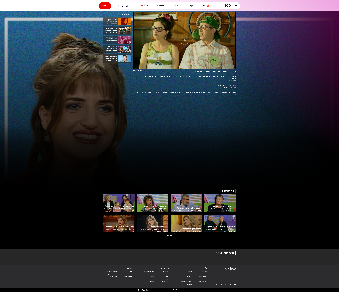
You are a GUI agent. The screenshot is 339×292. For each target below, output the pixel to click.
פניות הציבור (150, 276)
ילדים (225, 85)
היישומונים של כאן (112, 271)
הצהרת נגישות (203, 281)
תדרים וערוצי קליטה (111, 274)
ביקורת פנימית (165, 279)
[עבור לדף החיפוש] (126, 5)
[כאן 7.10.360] (145, 6)
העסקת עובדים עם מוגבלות (186, 283)
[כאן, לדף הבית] (225, 5)
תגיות (130, 271)
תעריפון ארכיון (165, 281)
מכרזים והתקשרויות (148, 271)
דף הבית (204, 271)
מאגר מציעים (150, 274)
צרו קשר (189, 271)
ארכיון (229, 85)
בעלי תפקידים (150, 279)
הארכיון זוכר (219, 85)
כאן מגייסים (166, 271)
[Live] (105, 5)
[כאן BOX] (191, 6)
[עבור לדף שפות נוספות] (122, 5)
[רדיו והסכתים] (176, 6)
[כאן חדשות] (205, 6)
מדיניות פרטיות (127, 276)
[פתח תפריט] (236, 5)
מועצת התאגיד (203, 276)
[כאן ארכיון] (161, 6)
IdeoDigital (174, 290)
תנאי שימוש (188, 279)
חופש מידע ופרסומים (163, 274)
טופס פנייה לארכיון (149, 281)
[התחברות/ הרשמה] (118, 5)
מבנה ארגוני (188, 276)
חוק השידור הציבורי (186, 274)
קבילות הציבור (165, 276)
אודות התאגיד (203, 274)
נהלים (205, 279)
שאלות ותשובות (112, 276)
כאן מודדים (128, 274)
